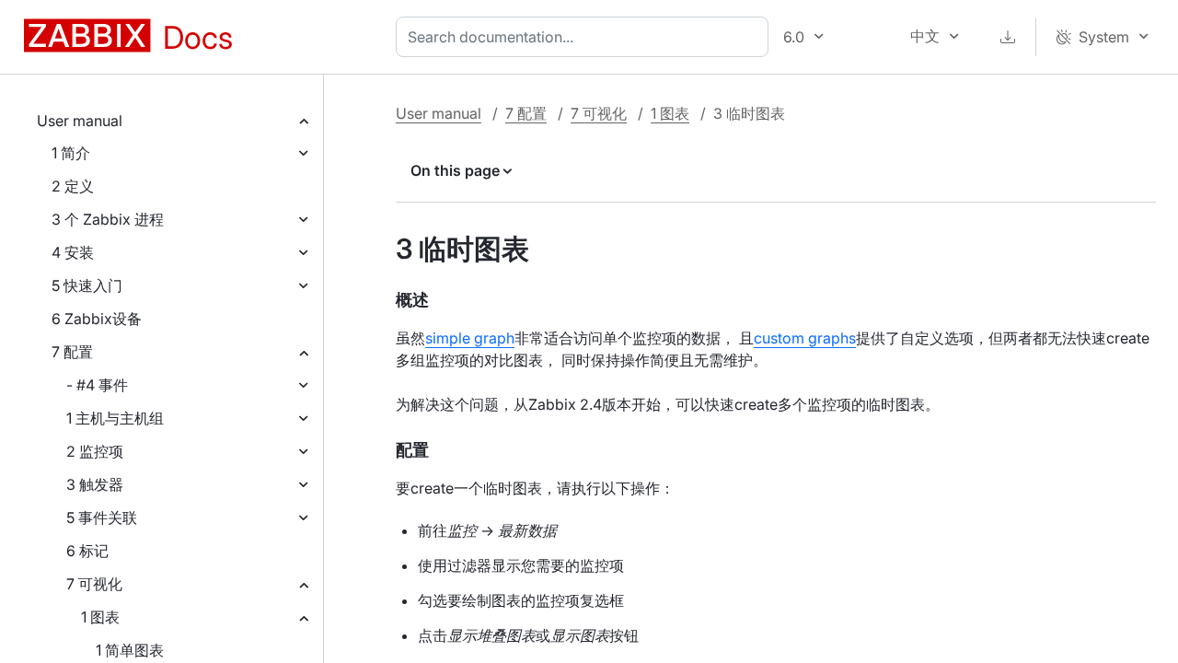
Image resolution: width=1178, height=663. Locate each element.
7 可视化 (94, 584)
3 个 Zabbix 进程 (108, 219)
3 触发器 (94, 484)
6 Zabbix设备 (97, 318)
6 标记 (87, 550)
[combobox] (586, 36)
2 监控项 (94, 451)
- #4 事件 (97, 385)
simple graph (469, 338)
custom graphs (805, 338)
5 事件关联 (101, 517)
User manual (79, 120)
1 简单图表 (130, 650)
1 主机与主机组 (115, 418)
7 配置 (72, 352)
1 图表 (100, 617)
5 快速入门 (87, 285)
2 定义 (73, 186)
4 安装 (73, 252)
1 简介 (71, 153)
